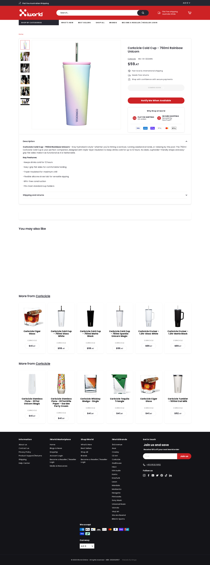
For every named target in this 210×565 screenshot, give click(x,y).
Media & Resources (58, 466)
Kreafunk (116, 478)
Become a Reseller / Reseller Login (139, 22)
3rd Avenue (117, 444)
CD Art (115, 455)
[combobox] (102, 13)
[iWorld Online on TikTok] (166, 475)
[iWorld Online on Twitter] (157, 475)
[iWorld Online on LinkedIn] (170, 475)
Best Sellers (84, 22)
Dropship (54, 452)
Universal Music (119, 504)
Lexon (114, 481)
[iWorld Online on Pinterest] (161, 475)
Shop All (100, 22)
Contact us (24, 448)
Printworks (116, 496)
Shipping (22, 459)
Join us (184, 456)
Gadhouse (117, 463)
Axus (114, 448)
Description (29, 141)
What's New (67, 22)
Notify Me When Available (156, 100)
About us (23, 444)
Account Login (56, 455)
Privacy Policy (25, 452)
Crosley (115, 452)
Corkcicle (132, 59)
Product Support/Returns (30, 455)
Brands (113, 22)
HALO (114, 467)
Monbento (116, 489)
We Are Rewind (119, 515)
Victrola (115, 507)
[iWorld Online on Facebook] (148, 475)
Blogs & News (56, 448)
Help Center (24, 463)
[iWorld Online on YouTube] (153, 475)
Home (21, 34)
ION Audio (116, 470)
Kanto (115, 474)
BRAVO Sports (118, 519)
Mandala (116, 485)
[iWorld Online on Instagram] (144, 475)
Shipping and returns (33, 195)
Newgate (116, 493)
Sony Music (117, 500)
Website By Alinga (129, 560)
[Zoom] (76, 84)
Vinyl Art (115, 511)
